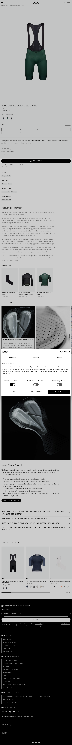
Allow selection (36, 392)
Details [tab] (36, 357)
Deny (13, 392)
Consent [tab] (12, 357)
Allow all (58, 392)
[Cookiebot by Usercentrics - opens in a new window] (61, 352)
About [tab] (59, 357)
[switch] (36, 384)
